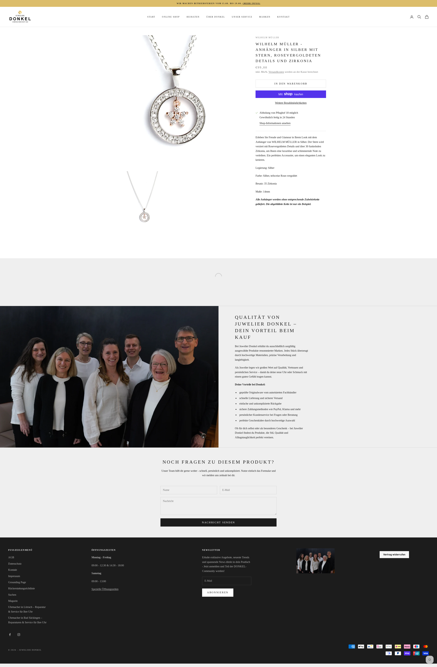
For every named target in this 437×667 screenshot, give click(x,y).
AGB (11, 557)
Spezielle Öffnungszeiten (104, 589)
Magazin (13, 600)
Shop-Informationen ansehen (275, 123)
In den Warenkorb (290, 83)
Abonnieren (217, 592)
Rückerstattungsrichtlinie (21, 588)
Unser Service (242, 17)
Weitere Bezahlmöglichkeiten (291, 102)
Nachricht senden (218, 522)
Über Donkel (215, 17)
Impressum (14, 576)
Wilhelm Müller (267, 37)
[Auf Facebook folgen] (10, 634)
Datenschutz (15, 563)
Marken (264, 17)
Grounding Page (17, 582)
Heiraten (193, 17)
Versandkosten (276, 71)
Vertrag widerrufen (394, 554)
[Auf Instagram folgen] (18, 634)
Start (151, 17)
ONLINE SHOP (171, 17)
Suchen (12, 594)
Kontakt (283, 17)
